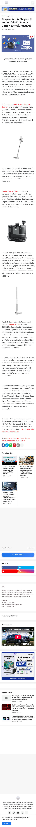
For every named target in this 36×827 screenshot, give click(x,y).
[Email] (18, 445)
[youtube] (10, 571)
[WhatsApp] (10, 445)
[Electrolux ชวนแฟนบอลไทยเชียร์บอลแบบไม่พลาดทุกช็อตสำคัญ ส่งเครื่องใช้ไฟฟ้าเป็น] (26, 460)
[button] (2, 2)
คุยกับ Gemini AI (18, 555)
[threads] (26, 813)
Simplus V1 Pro (14, 324)
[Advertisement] (14, 740)
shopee (27, 438)
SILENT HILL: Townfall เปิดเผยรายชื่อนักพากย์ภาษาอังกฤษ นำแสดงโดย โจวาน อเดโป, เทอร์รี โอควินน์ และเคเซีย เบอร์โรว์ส (23, 707)
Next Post (30, 548)
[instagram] (26, 571)
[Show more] (22, 445)
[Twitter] (7, 445)
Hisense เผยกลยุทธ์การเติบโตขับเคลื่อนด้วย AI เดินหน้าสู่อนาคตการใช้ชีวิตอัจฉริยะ (9, 470)
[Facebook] (3, 445)
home (22, 438)
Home (3, 16)
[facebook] (10, 567)
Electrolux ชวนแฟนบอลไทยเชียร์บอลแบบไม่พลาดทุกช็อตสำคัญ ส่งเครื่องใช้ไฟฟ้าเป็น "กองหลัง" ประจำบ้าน (26, 471)
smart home (11, 441)
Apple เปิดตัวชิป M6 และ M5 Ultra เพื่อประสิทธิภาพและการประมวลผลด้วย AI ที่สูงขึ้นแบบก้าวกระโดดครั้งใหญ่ (23, 718)
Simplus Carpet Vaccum (11, 191)
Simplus (4, 441)
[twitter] (26, 567)
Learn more (13, 819)
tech (17, 441)
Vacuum (22, 441)
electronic (16, 438)
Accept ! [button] (6, 823)
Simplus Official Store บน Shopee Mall (18, 430)
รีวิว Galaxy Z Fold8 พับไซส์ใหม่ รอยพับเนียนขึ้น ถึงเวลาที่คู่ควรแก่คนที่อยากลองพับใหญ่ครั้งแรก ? (23, 697)
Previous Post (6, 548)
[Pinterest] (14, 445)
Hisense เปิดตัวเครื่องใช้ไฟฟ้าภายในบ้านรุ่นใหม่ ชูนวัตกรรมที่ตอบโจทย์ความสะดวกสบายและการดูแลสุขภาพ (9, 497)
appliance (10, 16)
